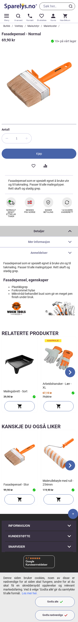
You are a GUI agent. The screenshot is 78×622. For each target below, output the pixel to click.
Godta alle (52, 601)
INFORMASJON (19, 525)
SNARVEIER (16, 546)
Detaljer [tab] (39, 231)
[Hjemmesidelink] (20, 6)
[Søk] (71, 6)
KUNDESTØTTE (19, 536)
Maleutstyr (33, 26)
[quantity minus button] (7, 138)
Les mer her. (29, 593)
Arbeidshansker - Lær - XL (57, 385)
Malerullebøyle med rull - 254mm (58, 482)
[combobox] (57, 6)
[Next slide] (70, 372)
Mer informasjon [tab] (39, 242)
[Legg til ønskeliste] (33, 165)
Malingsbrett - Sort (15, 391)
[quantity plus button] (27, 138)
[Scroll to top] (73, 514)
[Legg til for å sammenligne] (45, 165)
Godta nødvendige (52, 615)
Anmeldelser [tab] (39, 252)
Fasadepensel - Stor (16, 484)
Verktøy (19, 26)
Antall (6, 129)
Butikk (6, 26)
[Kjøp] (19, 406)
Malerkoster (50, 26)
